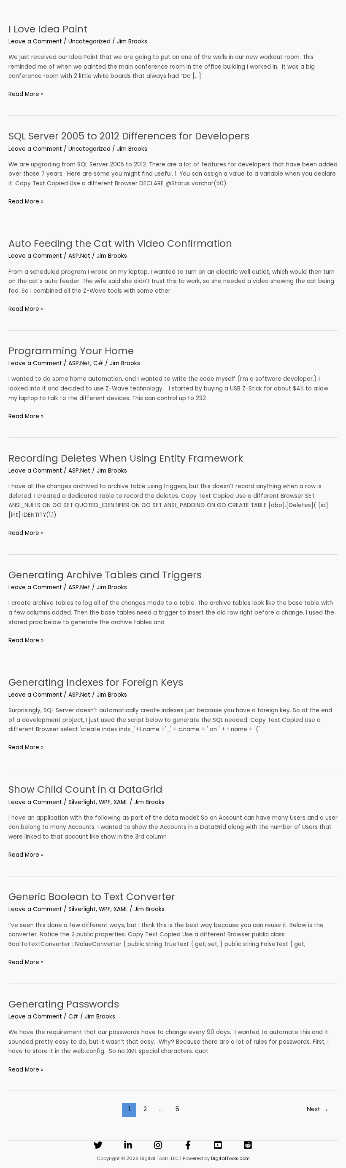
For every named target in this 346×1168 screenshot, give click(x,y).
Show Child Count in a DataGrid (85, 789)
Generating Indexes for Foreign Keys (95, 682)
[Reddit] (247, 1145)
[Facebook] (188, 1145)
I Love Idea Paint (47, 29)
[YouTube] (218, 1145)
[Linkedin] (128, 1145)
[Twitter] (98, 1145)
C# (98, 363)
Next (317, 1109)
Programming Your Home (71, 351)
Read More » (25, 94)
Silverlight (82, 802)
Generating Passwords (63, 1004)
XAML (121, 802)
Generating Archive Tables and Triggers (105, 575)
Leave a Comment (35, 41)
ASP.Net (79, 256)
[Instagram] (158, 1145)
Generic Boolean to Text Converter (91, 896)
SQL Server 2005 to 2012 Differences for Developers (128, 136)
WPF (105, 802)
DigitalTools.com (230, 1158)
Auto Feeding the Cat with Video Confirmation (120, 243)
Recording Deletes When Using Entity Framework (125, 458)
